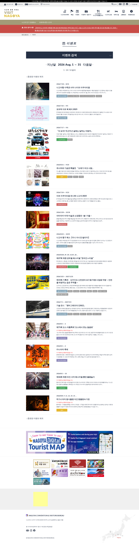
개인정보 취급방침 (46, 526)
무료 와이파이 (46, 4)
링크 (39, 526)
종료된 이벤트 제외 (35, 76)
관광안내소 (20, 4)
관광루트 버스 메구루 (33, 4)
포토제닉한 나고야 (45, 22)
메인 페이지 (25, 34)
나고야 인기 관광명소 (29, 22)
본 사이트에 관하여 (31, 526)
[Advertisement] (40, 499)
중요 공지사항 (9, 4)
